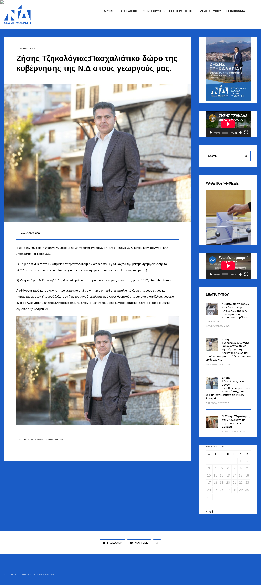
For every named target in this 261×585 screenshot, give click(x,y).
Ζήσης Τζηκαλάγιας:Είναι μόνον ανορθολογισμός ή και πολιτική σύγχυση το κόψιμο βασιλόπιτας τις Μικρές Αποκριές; (228, 388)
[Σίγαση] (241, 132)
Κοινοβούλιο (153, 11)
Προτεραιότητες (182, 11)
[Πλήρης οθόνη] (246, 132)
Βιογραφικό (128, 11)
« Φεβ (209, 511)
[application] (228, 124)
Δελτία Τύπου (210, 11)
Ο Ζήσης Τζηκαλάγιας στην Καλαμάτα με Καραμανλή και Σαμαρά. (236, 421)
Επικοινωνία (235, 11)
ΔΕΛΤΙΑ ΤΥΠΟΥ (28, 48)
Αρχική (109, 11)
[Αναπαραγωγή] (211, 132)
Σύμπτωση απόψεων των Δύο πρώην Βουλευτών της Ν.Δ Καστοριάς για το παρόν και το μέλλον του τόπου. (227, 312)
